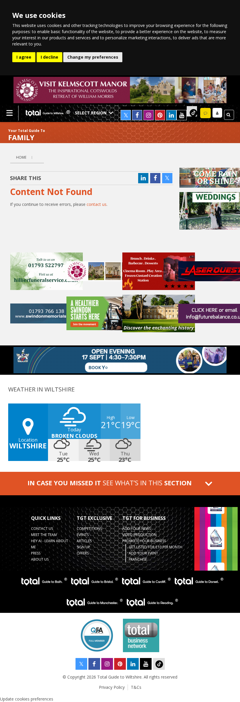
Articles (84, 540)
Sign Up (83, 547)
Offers (83, 553)
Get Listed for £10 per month (155, 547)
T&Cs (136, 687)
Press (35, 553)
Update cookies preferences (26, 699)
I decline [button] (49, 57)
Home (21, 157)
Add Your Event (143, 553)
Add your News (136, 528)
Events (83, 534)
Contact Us (42, 528)
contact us (97, 204)
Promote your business (144, 540)
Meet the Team (44, 534)
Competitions (89, 528)
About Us (40, 559)
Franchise (138, 559)
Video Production (139, 534)
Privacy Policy (112, 687)
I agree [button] (23, 57)
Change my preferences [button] (92, 57)
